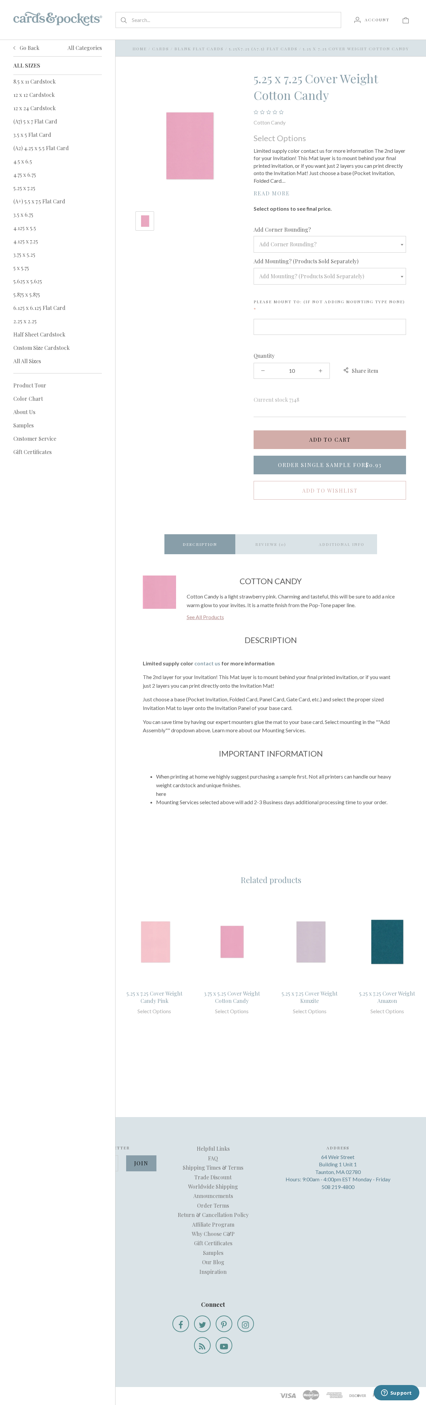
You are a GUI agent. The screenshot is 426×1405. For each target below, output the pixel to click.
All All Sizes (27, 360)
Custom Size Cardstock (41, 347)
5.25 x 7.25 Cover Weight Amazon (387, 997)
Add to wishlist (330, 490)
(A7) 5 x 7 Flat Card (35, 121)
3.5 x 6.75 (23, 214)
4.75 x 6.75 (24, 174)
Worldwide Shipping (213, 1186)
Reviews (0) (270, 544)
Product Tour (29, 385)
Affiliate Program (213, 1224)
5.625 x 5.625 (27, 281)
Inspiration (213, 1271)
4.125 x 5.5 (24, 227)
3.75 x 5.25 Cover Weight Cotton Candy (232, 997)
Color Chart (28, 398)
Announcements (213, 1195)
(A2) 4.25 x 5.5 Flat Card (41, 147)
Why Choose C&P (213, 1233)
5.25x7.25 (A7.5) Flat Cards (263, 48)
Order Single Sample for (330, 464)
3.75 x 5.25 (24, 254)
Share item (365, 370)
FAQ (213, 1158)
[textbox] (330, 244)
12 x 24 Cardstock (34, 108)
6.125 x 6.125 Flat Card (39, 307)
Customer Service (34, 438)
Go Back (28, 47)
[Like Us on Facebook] (180, 1323)
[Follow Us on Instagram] (245, 1323)
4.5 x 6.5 (22, 161)
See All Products (205, 617)
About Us (24, 411)
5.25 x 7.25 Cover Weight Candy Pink (154, 997)
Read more (272, 193)
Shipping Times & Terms (213, 1167)
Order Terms (213, 1205)
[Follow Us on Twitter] (202, 1323)
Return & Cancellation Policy (213, 1214)
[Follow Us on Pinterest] (224, 1323)
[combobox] (330, 244)
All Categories (85, 47)
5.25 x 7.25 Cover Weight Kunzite (309, 997)
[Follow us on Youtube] (224, 1345)
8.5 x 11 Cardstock (34, 81)
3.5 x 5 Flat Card (32, 134)
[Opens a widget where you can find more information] (396, 1393)
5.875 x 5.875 (26, 294)
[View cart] (406, 19)
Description (200, 544)
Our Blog (213, 1262)
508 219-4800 (337, 1187)
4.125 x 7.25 (25, 241)
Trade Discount (213, 1177)
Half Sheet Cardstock (39, 334)
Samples (23, 425)
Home (139, 48)
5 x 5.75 (21, 267)
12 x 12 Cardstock (34, 94)
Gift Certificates (32, 451)
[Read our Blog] (202, 1345)
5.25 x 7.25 (24, 187)
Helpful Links (213, 1148)
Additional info (341, 544)
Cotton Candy (270, 122)
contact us (207, 663)
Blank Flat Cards (199, 48)
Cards (160, 48)
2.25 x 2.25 (25, 321)
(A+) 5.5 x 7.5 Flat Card (39, 201)
